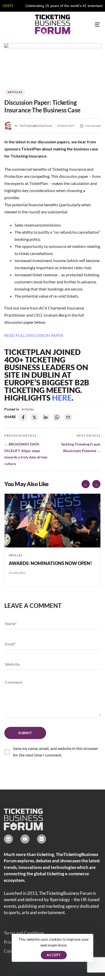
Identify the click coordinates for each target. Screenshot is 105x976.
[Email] (68, 417)
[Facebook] (23, 417)
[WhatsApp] (56, 417)
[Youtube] (25, 839)
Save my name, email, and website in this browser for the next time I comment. (55, 751)
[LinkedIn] (45, 417)
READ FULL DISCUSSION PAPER (33, 335)
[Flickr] (41, 839)
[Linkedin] (8, 839)
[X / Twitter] (34, 417)
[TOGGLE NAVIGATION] (84, 24)
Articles (14, 92)
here (62, 397)
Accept (54, 955)
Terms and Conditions (24, 933)
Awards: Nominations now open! (50, 563)
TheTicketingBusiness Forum (35, 125)
